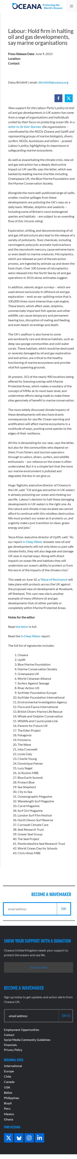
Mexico (9, 1114)
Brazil (8, 1103)
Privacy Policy (13, 1050)
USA (7, 1087)
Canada (9, 1082)
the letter (22, 626)
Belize (8, 1092)
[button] (58, 98)
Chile (7, 1076)
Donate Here (38, 967)
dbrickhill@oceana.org (53, 82)
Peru (7, 1108)
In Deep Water (32, 542)
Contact (9, 1035)
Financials (10, 1045)
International (13, 1066)
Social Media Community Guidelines (27, 1039)
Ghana (8, 1119)
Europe (9, 1071)
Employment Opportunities (21, 1029)
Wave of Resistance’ (54, 579)
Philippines (11, 1098)
